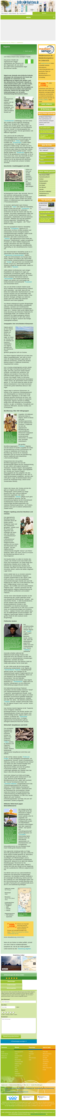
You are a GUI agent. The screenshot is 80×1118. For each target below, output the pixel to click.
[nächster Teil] (33, 51)
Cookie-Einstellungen (36, 1085)
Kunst (16, 1067)
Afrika (18, 141)
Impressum (4, 1085)
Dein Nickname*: (5, 999)
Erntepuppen (42, 183)
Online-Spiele (45, 1051)
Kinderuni (16, 1071)
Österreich (43, 156)
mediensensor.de (45, 63)
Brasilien (15, 267)
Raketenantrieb (43, 181)
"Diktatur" (27, 650)
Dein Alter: (4, 1004)
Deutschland (43, 153)
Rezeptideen (45, 1063)
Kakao (7, 742)
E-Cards (44, 1069)
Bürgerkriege (17, 142)
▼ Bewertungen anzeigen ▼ (19, 1041)
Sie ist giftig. (43, 215)
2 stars (5, 1012)
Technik (16, 1069)
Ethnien (18, 496)
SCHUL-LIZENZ (43, 99)
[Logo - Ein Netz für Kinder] (13, 1098)
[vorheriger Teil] (24, 51)
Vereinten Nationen (11, 783)
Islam (14, 207)
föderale (17, 670)
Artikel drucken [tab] (11, 984)
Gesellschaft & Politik (19, 1061)
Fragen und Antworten (19, 1075)
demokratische (9, 670)
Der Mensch (42, 187)
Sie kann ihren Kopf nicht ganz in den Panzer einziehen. (45, 220)
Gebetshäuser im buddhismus (44, 194)
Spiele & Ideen (45, 1059)
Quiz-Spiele (45, 1057)
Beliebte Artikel (4, 1057)
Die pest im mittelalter (45, 191)
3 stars (8, 1012)
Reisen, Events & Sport (47, 1067)
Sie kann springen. (45, 212)
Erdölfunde (20, 152)
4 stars (11, 1012)
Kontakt (2, 1051)
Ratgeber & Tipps (18, 1063)
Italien (42, 159)
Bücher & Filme (46, 1055)
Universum (17, 1065)
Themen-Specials (4, 1053)
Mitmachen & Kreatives (47, 1053)
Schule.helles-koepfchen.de (38, 1114)
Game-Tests (45, 1065)
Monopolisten (9, 278)
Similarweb (25, 1091)
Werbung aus (47, 109)
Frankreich (28, 282)
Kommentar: (4, 1016)
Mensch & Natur (18, 1059)
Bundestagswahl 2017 (19, 1051)
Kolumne (16, 1057)
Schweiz (42, 162)
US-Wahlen (31, 1051)
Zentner (41, 179)
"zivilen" (29, 631)
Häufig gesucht (4, 1055)
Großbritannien (9, 121)
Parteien (7, 701)
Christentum (25, 208)
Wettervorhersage (32, 1057)
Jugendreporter (46, 1061)
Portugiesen (15, 228)
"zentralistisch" (18, 681)
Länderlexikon (20, 42)
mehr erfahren (46, 104)
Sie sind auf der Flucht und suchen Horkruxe (46, 131)
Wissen (13, 42)
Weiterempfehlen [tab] (11, 988)
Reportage (32, 1047)
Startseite (4, 1047)
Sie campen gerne (45, 127)
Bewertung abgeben (24, 949)
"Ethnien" (22, 446)
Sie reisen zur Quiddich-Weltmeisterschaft (45, 137)
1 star (2, 1012)
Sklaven (7, 238)
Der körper (42, 185)
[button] (44, 13)
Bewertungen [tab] (11, 981)
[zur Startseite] (28, 3)
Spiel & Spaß (46, 1047)
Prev (3, 963)
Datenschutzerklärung (15, 1085)
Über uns (26, 1085)
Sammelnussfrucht (44, 177)
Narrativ (41, 189)
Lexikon (16, 1053)
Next (34, 963)
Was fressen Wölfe (44, 175)
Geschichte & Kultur (18, 1055)
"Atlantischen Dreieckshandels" (14, 255)
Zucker (9, 262)
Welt (29, 1055)
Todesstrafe (23, 716)
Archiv (30, 1059)
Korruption (22, 834)
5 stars (13, 1012)
